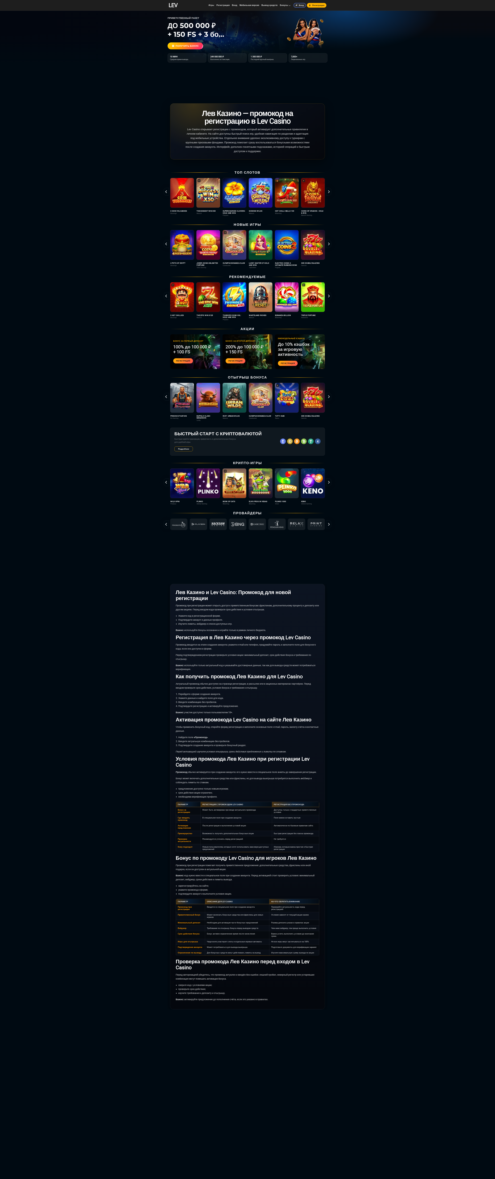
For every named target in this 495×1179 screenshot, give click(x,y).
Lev (173, 5)
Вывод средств (269, 5)
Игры (211, 5)
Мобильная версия (249, 5)
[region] (247, 197)
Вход (234, 5)
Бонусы (284, 5)
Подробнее (183, 449)
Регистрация (223, 5)
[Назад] (166, 192)
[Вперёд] (328, 192)
